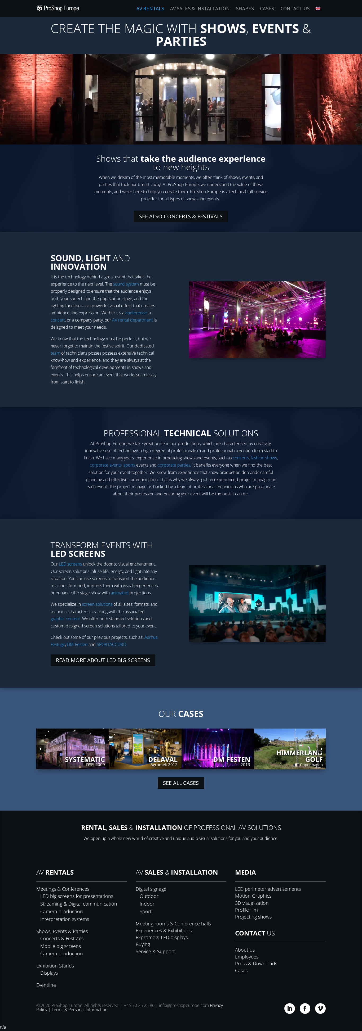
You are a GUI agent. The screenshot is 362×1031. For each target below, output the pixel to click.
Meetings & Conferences (62, 889)
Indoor (147, 904)
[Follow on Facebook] (305, 1008)
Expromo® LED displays (162, 937)
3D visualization (252, 903)
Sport (146, 911)
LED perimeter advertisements (268, 889)
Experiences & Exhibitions (164, 930)
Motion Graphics (253, 896)
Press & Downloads (256, 963)
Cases (267, 9)
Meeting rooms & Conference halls (173, 923)
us (255, 933)
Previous (40, 749)
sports (129, 465)
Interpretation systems (64, 919)
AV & (177, 872)
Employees (246, 956)
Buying (143, 944)
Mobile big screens (60, 946)
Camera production (61, 911)
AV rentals (150, 9)
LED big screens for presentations (76, 896)
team (55, 353)
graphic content (65, 619)
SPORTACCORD (111, 644)
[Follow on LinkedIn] (289, 1008)
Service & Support (155, 951)
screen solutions (97, 604)
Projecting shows (253, 917)
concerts (240, 458)
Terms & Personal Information (79, 1009)
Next (322, 749)
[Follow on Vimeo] (320, 1008)
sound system (126, 284)
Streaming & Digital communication (78, 904)
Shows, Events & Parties (62, 931)
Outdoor (149, 896)
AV (55, 872)
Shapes (245, 9)
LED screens (70, 564)
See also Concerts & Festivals (181, 216)
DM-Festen (77, 644)
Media (245, 872)
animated (120, 593)
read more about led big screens (103, 660)
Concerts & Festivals (61, 938)
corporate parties (174, 465)
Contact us (295, 9)
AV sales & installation (200, 9)
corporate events (106, 465)
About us (245, 950)
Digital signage (151, 889)
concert (58, 320)
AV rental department (132, 320)
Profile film (246, 910)
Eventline (46, 985)
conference (136, 313)
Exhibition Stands (55, 965)
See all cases (181, 782)
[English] (321, 12)
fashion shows (264, 458)
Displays (49, 973)
